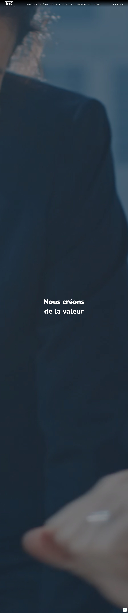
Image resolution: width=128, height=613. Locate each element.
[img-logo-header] (9, 4)
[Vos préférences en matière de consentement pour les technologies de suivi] (125, 610)
